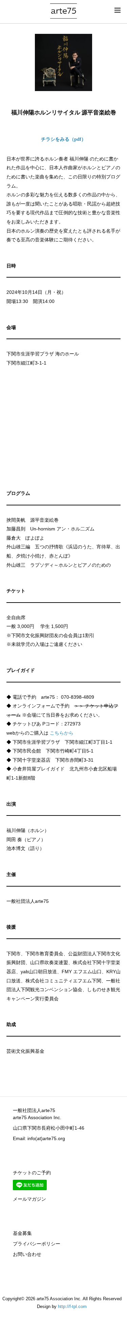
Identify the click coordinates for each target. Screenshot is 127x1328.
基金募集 (22, 1233)
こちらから (61, 733)
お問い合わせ (27, 1254)
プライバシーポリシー (36, 1243)
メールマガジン (29, 1199)
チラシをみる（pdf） (63, 139)
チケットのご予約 (32, 1172)
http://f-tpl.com (72, 1306)
